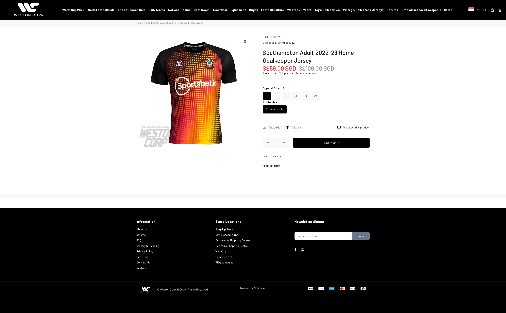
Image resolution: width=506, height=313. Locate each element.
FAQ (138, 240)
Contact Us (143, 262)
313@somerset (224, 262)
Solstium (259, 288)
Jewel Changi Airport (228, 234)
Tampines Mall (223, 257)
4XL (316, 96)
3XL (306, 96)
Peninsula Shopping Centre (231, 245)
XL (296, 96)
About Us (142, 229)
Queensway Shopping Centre (232, 240)
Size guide (274, 127)
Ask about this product (356, 127)
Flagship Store (224, 229)
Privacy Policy (144, 251)
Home (139, 22)
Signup (361, 236)
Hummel (277, 156)
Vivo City (220, 251)
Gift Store (142, 257)
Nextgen (141, 268)
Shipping (284, 73)
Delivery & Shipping (147, 245)
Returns (141, 234)
